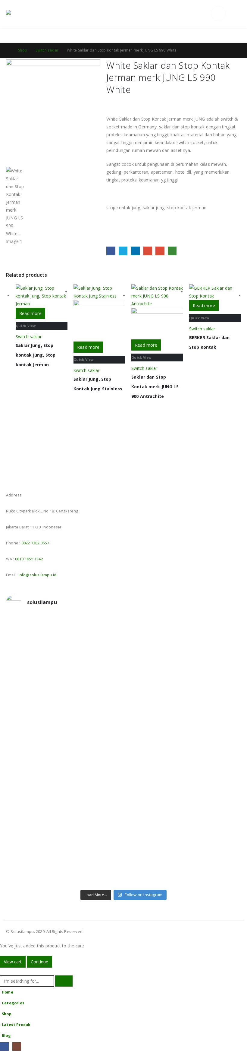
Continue (39, 962)
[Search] (63, 981)
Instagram (22, 478)
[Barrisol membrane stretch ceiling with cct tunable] (153, 648)
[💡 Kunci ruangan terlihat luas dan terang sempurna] (153, 787)
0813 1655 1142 (29, 559)
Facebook (110, 251)
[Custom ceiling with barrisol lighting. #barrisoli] (94, 771)
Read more (30, 313)
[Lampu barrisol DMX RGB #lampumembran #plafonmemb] (153, 706)
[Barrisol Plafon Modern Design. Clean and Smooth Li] (213, 648)
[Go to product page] (41, 296)
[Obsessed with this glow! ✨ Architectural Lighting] (213, 853)
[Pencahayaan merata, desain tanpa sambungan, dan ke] (213, 787)
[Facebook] (4, 1046)
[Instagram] (16, 1046)
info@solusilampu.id (38, 575)
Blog (6, 1035)
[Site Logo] (22, 13)
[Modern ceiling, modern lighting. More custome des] (34, 775)
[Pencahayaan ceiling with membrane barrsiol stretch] (34, 644)
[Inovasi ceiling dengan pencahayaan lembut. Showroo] (213, 714)
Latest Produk (16, 1024)
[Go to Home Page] (8, 50)
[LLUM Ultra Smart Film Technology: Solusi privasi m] (153, 857)
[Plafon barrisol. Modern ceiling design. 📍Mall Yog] (34, 710)
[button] (204, 13)
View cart (13, 962)
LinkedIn (135, 251)
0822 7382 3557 (35, 543)
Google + (147, 251)
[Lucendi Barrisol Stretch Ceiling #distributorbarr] (94, 853)
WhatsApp (172, 251)
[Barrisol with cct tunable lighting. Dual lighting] (94, 706)
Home (7, 992)
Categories (13, 1003)
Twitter (123, 251)
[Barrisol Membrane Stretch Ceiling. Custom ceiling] (94, 644)
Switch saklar (29, 336)
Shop (6, 1013)
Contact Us (229, 34)
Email (159, 251)
